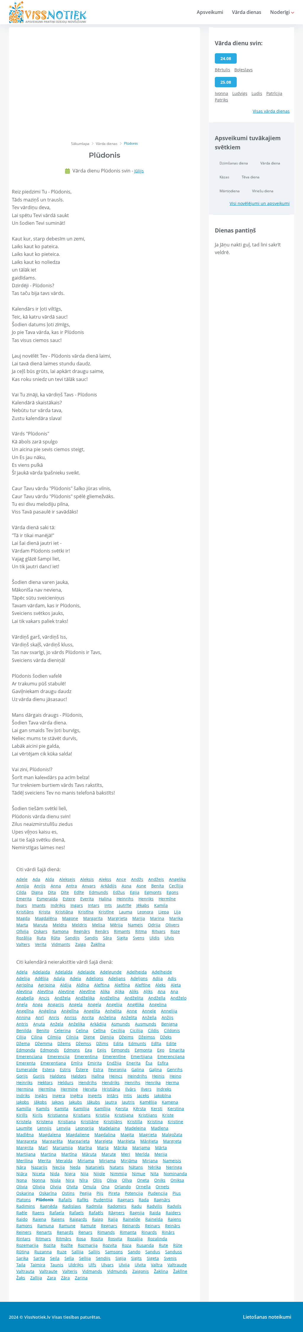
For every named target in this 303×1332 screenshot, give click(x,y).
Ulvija (124, 1265)
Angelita (92, 1011)
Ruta (41, 938)
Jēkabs (142, 905)
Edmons (72, 1050)
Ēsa (149, 1063)
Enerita (133, 1063)
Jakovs (58, 1102)
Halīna (97, 1076)
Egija (134, 892)
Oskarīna (48, 1193)
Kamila (161, 905)
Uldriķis (75, 1265)
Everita (87, 899)
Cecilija (118, 1030)
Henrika (153, 1082)
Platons (23, 1199)
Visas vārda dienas (271, 111)
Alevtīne (87, 991)
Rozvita (110, 1245)
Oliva (112, 1180)
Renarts (44, 1232)
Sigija (120, 1258)
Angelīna (25, 1011)
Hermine (69, 1089)
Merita (44, 1160)
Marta (22, 925)
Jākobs (40, 1102)
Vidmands (92, 1271)
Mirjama (107, 1160)
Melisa (98, 925)
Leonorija (84, 1128)
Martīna (69, 1154)
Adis (172, 978)
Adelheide (162, 972)
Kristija (102, 1115)
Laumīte (24, 1128)
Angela (76, 1004)
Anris (54, 1017)
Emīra (77, 1063)
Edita (118, 1043)
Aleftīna (122, 985)
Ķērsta (139, 1108)
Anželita (129, 1017)
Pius (177, 1193)
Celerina (62, 1030)
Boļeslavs (243, 69)
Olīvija (22, 931)
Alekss (105, 879)
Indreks (164, 1089)
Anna (56, 886)
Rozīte (67, 1245)
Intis (127, 1095)
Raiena (39, 1219)
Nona (21, 1180)
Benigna (169, 1024)
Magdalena (50, 1134)
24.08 (225, 58)
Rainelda (154, 1219)
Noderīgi (280, 12)
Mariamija (63, 1147)
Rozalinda (157, 1238)
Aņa (174, 991)
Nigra (70, 1173)
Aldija (65, 985)
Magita (127, 1134)
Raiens (58, 1219)
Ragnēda (48, 1206)
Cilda (21, 892)
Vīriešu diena (262, 190)
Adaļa (59, 978)
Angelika (177, 879)
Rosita (97, 1238)
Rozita (49, 1245)
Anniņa (23, 1017)
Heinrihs (125, 899)
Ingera (58, 1095)
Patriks (221, 100)
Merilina (24, 1160)
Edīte (79, 892)
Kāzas (224, 177)
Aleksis (87, 879)
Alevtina (24, 991)
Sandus (152, 1251)
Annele (149, 1011)
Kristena (44, 1121)
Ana (161, 991)
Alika (105, 991)
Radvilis (154, 1206)
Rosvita (115, 1238)
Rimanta (128, 1232)
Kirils (38, 1115)
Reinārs (172, 1225)
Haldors (78, 1076)
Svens (138, 938)
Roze (175, 931)
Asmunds (120, 1024)
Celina (82, 1030)
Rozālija (24, 938)
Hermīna (47, 1089)
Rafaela (56, 1212)
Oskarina (25, 1193)
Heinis (158, 1076)
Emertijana (141, 1056)
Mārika (120, 1147)
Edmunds (98, 892)
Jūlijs (139, 171)
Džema (23, 1043)
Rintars (23, 1238)
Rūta (55, 938)
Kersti (156, 1108)
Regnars (109, 1225)
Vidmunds (117, 1271)
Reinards (131, 1225)
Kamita (61, 1108)
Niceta (38, 1173)
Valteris (69, 1271)
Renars (85, 1232)
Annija (22, 886)
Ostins (68, 1193)
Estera (48, 1069)
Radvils (174, 1206)
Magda (23, 918)
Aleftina (101, 985)
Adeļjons (139, 978)
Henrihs (132, 1082)
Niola (55, 1180)
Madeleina (135, 1128)
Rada (144, 1199)
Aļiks (148, 991)
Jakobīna (162, 1095)
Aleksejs (67, 879)
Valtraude (177, 1265)
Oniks (159, 1180)
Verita (40, 944)
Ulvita (140, 1265)
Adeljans (116, 978)
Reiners (23, 1232)
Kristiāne (90, 1121)
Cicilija (136, 1030)
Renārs (102, 931)
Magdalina (104, 1134)
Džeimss (146, 1037)
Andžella (156, 998)
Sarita (39, 1258)
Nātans (136, 1167)
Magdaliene (77, 1134)
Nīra (83, 1180)
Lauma (125, 912)
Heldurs (65, 1082)
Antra (71, 886)
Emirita (95, 1063)
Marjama (141, 1147)
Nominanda (175, 1173)
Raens (38, 1212)
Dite (65, 892)
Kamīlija (102, 1108)
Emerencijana (171, 1056)
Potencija (134, 1193)
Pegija (85, 1193)
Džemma (43, 1043)
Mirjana (150, 1160)
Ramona (60, 931)
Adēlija (42, 978)
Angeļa (94, 1004)
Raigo (97, 1219)
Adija (158, 978)
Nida (54, 1173)
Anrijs (40, 886)
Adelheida (137, 972)
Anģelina (47, 1011)
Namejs (135, 925)
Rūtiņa (22, 1251)
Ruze (62, 1251)
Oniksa (177, 1180)
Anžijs (167, 1017)
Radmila (94, 1206)
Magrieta (148, 1134)
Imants (39, 905)
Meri (125, 1154)
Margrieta (117, 918)
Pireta (114, 1193)
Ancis (44, 998)
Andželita (134, 998)
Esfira (162, 1063)
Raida (155, 1212)
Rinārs (168, 1232)
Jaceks (143, 1095)
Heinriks (24, 1082)
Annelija (169, 1011)
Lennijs (44, 1128)
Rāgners (116, 1212)
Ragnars (125, 1199)
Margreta (172, 1141)
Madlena (159, 1128)
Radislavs (71, 1206)
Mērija (116, 925)
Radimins (25, 1206)
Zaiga (80, 944)
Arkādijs (109, 886)
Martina (48, 1154)
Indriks (23, 1095)
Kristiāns (25, 912)
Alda (49, 879)
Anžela (56, 1024)
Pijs (99, 1193)
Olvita (72, 1186)
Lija (177, 912)
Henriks (146, 899)
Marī (43, 1147)
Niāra (21, 1173)
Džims (102, 1043)
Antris (22, 1024)
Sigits (136, 1258)
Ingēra (76, 1095)
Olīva (127, 1180)
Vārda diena (270, 163)
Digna (37, 892)
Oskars (40, 931)
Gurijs (39, 1076)
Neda (75, 1167)
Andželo (178, 998)
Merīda (142, 1154)
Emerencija (58, 1056)
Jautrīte (124, 905)
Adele (22, 879)
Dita (52, 892)
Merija (160, 1154)
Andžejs (156, 879)
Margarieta (79, 1141)
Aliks (133, 991)
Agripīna (24, 985)
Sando (134, 1251)
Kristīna (86, 912)
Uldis (154, 938)
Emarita (177, 1050)
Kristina (155, 1121)
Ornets (162, 1186)
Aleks (160, 985)
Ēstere (82, 1069)
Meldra (60, 925)
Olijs (97, 1180)
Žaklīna (98, 944)
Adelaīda (63, 972)
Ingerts (95, 1095)
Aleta (176, 985)
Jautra (111, 1102)
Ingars (76, 905)
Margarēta (52, 1141)
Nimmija (118, 1173)
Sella (69, 1258)
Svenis (170, 1258)
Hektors (45, 1082)
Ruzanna (43, 1251)
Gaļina (155, 1069)
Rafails (65, 1199)
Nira (70, 1180)
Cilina (36, 1037)
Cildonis (172, 1030)
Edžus (119, 892)
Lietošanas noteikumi (267, 1317)
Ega (88, 1050)
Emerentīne (114, 1056)
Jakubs (75, 1102)
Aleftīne (142, 985)
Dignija (107, 1037)
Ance (121, 879)
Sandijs (72, 938)
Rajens (174, 1219)
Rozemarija (27, 1245)
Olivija (39, 1186)
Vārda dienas (246, 12)
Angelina (158, 1004)
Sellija (85, 1258)
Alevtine (66, 991)
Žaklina (161, 1271)
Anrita (88, 1017)
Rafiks (82, 1199)
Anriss (70, 1017)
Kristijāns (113, 1121)
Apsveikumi (210, 12)
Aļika (119, 991)
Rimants (122, 931)
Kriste (168, 1115)
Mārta (161, 1147)
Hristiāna (111, 1089)
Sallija (77, 1251)
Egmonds (120, 1050)
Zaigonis (140, 1271)
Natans (116, 1167)
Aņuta (39, 1024)
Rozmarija (88, 1245)
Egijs (101, 1050)
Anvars (89, 886)
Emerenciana (29, 1056)
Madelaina (109, 1128)
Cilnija (72, 1037)
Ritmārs (63, 1238)
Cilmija (54, 1037)
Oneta (143, 1180)
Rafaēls (96, 1212)
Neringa (174, 1167)
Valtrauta (25, 1271)
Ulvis (169, 938)
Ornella (143, 1186)
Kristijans (147, 1115)
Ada (36, 879)
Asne (141, 886)
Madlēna (25, 1134)
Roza (126, 1245)
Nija (84, 1173)
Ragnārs (162, 1199)
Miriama (86, 1160)
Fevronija (117, 1069)
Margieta (103, 1141)
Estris (65, 1069)
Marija (138, 918)
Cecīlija (176, 886)
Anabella (25, 998)
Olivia (22, 1186)
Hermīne (167, 899)
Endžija (114, 1063)
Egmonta (143, 1050)
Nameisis (172, 1160)
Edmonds (49, 1050)
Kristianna (58, 1115)
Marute (108, 1154)
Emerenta (26, 1063)
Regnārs (82, 931)
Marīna (85, 1147)
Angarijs (56, 1004)
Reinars (152, 1225)
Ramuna (45, 1225)
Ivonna (221, 93)
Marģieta (126, 1141)
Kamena (170, 1102)
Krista (44, 912)
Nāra (21, 1167)
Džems (64, 1043)
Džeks (166, 1037)
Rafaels (76, 1212)
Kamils (42, 1108)
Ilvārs (130, 1089)
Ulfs (92, 1265)
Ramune (67, 1225)
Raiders (173, 1212)
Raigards (78, 1219)
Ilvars (21, 905)
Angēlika (135, 1004)
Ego (160, 1050)
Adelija (23, 978)
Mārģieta (149, 1141)
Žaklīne (180, 1271)
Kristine (175, 1121)
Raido (22, 1219)
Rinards (149, 1232)
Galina (137, 1069)
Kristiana (67, 1121)
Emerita (24, 899)
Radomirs (116, 1206)
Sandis (91, 938)
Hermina (24, 1089)
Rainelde (131, 1219)
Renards (65, 1232)
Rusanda (145, 1245)
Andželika (85, 998)
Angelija (114, 1004)
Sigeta (153, 1258)
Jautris (128, 1102)
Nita (154, 1173)
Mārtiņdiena (230, 190)
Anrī (40, 1017)
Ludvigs (239, 93)
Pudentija (103, 1199)
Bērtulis (222, 69)
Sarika (22, 1258)
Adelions (94, 978)
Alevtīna (45, 991)
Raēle (21, 1212)
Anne (132, 1011)
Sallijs (94, 1251)
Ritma (141, 931)
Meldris (79, 925)
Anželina (107, 1017)
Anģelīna (70, 1011)
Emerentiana (53, 1063)
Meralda (64, 1160)
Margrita (24, 1147)
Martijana (26, 1154)
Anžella (149, 1017)
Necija (58, 1167)
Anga (38, 1004)
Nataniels (95, 1167)
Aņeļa (22, 1004)
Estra (98, 1069)
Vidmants (60, 944)
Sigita (122, 938)
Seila (54, 1258)
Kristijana (124, 1115)
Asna (126, 886)
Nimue (138, 1173)
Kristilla (134, 1121)
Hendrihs (87, 1082)
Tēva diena (251, 177)
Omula (89, 1186)
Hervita (90, 1089)
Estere (69, 899)
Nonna (38, 1180)
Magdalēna (46, 918)
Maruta (40, 925)
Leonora (145, 912)
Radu (136, 1206)
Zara (51, 1278)
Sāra (107, 938)
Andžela (62, 998)
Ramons (24, 1225)
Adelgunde (111, 972)
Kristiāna (64, 912)
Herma (172, 1082)
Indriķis (58, 905)
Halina (105, 899)
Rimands (106, 1232)
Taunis (56, 1265)
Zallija (36, 1278)
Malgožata (172, 1134)
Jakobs (22, 1102)
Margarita (93, 918)
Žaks (20, 1278)
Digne (89, 1037)
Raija (113, 1219)
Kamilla (23, 1108)
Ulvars (107, 1265)
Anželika (76, 1024)
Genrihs (175, 1069)
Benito (42, 1030)
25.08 (225, 82)
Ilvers (146, 1089)
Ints (108, 905)
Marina (157, 918)
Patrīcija (274, 93)
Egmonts (153, 892)
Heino (175, 1076)
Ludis (257, 93)
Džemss (83, 1043)
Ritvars (158, 931)
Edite (171, 1043)
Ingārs (41, 1095)
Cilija (21, 1037)
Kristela (23, 1121)
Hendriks (111, 1082)
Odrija (154, 925)
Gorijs (22, 1076)
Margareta (26, 1141)
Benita (157, 886)
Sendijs (103, 1258)
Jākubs (93, 1102)
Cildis (153, 1030)
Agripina (46, 985)
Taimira (37, 1265)
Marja (103, 1147)
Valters (23, 944)
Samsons (114, 1251)
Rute (163, 1245)
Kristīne (106, 912)
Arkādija (98, 1024)
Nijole (99, 1173)
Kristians (82, 1115)
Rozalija (135, 1238)
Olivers (172, 925)
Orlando (123, 1186)
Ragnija (137, 1212)
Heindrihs (137, 1076)
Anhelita (113, 1011)
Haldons (58, 1076)
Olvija (55, 1186)
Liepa (163, 912)
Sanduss (173, 1251)
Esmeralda (47, 899)
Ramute (88, 1225)
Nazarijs (39, 1167)
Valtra (156, 1265)
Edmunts (137, 1043)
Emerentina (86, 1056)
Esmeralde (26, 1069)
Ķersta (121, 1108)
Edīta (156, 1043)
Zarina (81, 1278)
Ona (105, 1186)
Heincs (116, 1076)
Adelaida (41, 972)
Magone (70, 918)
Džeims (126, 1037)
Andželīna (110, 998)
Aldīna (82, 985)
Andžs (137, 879)
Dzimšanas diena (234, 163)
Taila (20, 1265)
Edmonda (25, 1050)
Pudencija (157, 1193)
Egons (172, 892)
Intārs (112, 1095)
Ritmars (43, 1238)
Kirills (22, 1115)
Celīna (99, 1030)
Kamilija (81, 1108)
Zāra (65, 1278)
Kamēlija (148, 1102)
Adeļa (22, 972)
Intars (93, 905)
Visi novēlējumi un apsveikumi (260, 203)
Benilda (23, 1030)
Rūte (177, 1245)
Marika (176, 918)
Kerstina (175, 1108)
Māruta (89, 1154)
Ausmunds (145, 1024)
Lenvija (63, 1128)
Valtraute (48, 1271)
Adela (75, 978)
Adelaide (86, 972)
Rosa (81, 1238)
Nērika (154, 1167)
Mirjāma (129, 1160)
